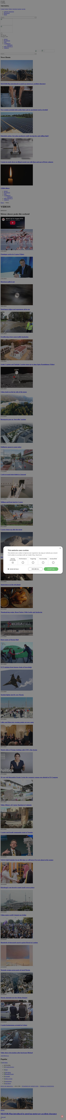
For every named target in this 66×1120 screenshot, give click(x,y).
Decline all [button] (35, 569)
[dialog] (33, 560)
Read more (39, 555)
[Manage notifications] (62, 1116)
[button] (13, 569)
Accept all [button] (51, 569)
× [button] (60, 548)
